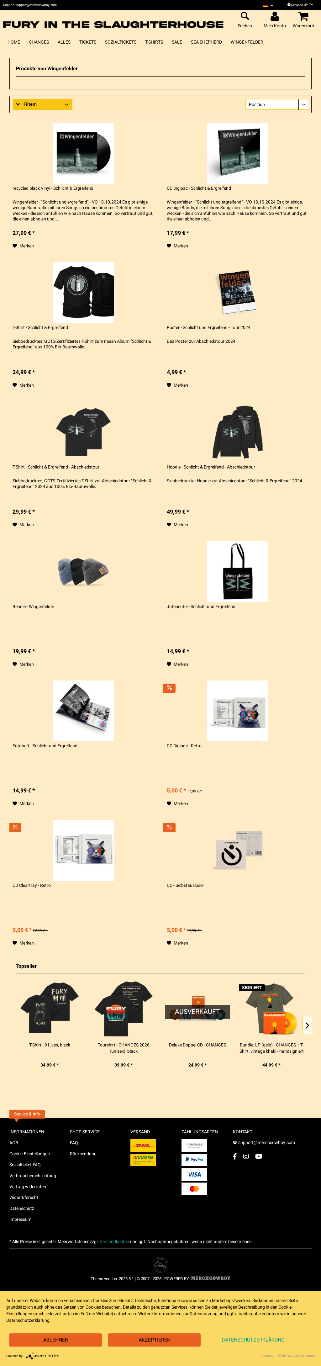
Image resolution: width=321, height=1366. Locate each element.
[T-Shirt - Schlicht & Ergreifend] (83, 292)
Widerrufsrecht (23, 1197)
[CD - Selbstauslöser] (237, 850)
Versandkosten (114, 1241)
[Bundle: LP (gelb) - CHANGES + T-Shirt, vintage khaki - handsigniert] (271, 1008)
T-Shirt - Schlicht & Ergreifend (40, 328)
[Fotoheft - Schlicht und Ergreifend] (83, 710)
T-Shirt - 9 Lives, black (49, 1045)
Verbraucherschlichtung (32, 1176)
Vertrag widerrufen (27, 1186)
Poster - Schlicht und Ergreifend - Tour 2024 (208, 328)
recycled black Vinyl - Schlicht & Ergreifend (53, 188)
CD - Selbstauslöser (185, 885)
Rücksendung (83, 1154)
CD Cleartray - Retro (32, 885)
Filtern (29, 104)
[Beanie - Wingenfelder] (83, 571)
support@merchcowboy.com (266, 1142)
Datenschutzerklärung (253, 1340)
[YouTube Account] (258, 1156)
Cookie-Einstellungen (29, 1154)
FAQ (74, 1143)
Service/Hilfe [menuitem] (300, 5)
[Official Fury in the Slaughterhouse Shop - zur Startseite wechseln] (114, 20)
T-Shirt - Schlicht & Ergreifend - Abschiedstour (56, 467)
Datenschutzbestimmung (297, 1355)
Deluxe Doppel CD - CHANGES (197, 1045)
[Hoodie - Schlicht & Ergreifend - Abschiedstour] (237, 432)
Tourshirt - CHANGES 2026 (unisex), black (124, 1048)
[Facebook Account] (235, 1156)
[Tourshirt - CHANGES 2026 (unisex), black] (123, 1008)
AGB (13, 1143)
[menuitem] (268, 5)
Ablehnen (55, 1340)
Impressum (20, 1219)
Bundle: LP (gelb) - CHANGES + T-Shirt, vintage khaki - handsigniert (271, 1048)
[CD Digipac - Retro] (237, 710)
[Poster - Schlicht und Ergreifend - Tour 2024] (237, 292)
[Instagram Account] (246, 1156)
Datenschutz (21, 1208)
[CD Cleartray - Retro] (83, 850)
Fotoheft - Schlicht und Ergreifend (45, 746)
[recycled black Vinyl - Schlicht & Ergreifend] (83, 153)
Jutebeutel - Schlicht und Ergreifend (201, 607)
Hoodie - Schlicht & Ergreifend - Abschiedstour (211, 467)
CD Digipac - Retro (184, 746)
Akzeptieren (155, 1340)
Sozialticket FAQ (25, 1165)
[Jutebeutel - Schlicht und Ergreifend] (237, 571)
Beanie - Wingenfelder (33, 607)
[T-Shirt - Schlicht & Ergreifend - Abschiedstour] (83, 432)
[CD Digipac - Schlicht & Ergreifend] (237, 153)
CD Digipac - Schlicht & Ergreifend (199, 188)
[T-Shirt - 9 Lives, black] (49, 1008)
